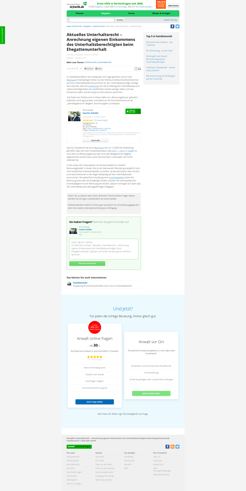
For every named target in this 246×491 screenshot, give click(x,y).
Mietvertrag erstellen (103, 480)
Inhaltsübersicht (73, 457)
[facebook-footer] (167, 447)
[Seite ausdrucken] (139, 69)
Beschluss (99, 148)
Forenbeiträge (120, 7)
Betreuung (71, 80)
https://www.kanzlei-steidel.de (99, 129)
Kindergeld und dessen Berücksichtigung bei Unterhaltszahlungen (156, 59)
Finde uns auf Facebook (104, 468)
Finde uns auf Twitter (103, 464)
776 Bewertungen (100, 120)
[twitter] (177, 26)
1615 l (122, 151)
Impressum (157, 461)
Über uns (157, 457)
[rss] (172, 447)
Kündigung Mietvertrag (104, 476)
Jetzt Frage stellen (95, 402)
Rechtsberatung (73, 464)
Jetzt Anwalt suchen (151, 393)
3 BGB (131, 151)
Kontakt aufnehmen (87, 263)
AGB (126, 468)
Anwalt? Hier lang (170, 20)
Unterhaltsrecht (104, 62)
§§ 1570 (112, 151)
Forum (131, 13)
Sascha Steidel (90, 113)
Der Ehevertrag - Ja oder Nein (159, 51)
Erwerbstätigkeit (116, 178)
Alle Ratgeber (72, 480)
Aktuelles (128, 464)
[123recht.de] (77, 5)
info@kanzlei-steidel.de (97, 130)
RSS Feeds (99, 461)
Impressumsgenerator (104, 472)
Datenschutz (158, 464)
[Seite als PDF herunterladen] (135, 69)
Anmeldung (128, 457)
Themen (80, 13)
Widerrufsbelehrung (161, 475)
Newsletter (99, 457)
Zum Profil (95, 140)
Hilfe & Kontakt (2, 35)
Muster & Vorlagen (161, 13)
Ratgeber (99, 7)
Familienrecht (99, 26)
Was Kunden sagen (74, 472)
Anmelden (71, 468)
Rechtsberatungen (144, 7)
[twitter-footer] (177, 447)
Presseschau (72, 476)
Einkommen (94, 86)
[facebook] (172, 26)
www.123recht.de (74, 26)
